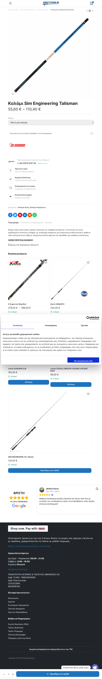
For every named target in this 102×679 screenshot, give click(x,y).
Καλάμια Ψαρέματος (28, 10)
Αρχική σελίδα (13, 10)
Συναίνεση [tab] (17, 325)
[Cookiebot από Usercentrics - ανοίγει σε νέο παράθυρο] (88, 318)
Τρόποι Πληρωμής (15, 631)
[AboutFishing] (51, 3)
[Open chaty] (95, 667)
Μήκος (10, 118)
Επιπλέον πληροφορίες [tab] (32, 222)
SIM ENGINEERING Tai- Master (21, 457)
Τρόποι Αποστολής (15, 628)
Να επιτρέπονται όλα (83, 361)
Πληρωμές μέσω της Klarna (19, 638)
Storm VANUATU (57, 304)
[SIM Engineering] (17, 149)
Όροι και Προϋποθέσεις (17, 612)
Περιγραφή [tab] (13, 222)
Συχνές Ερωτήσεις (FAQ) (18, 624)
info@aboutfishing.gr (18, 569)
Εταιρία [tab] (48, 222)
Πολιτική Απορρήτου (16, 609)
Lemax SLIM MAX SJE (17, 369)
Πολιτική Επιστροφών (17, 635)
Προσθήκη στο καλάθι (59, 674)
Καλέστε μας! (43, 163)
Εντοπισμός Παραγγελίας (18, 605)
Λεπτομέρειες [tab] (51, 325)
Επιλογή (28, 382)
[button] (13, 94)
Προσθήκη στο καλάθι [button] (49, 470)
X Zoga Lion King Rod (17, 304)
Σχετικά (11, 602)
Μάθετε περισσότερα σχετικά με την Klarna (29, 546)
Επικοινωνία (13, 598)
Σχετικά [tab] (84, 325)
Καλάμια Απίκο (43, 10)
